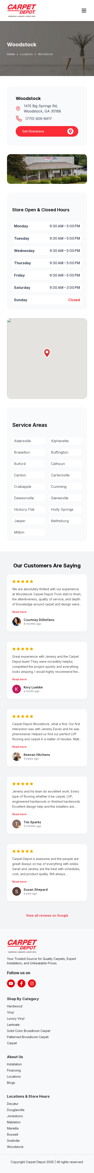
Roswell (12, 1134)
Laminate (13, 1024)
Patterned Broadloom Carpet (28, 1037)
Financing (14, 1070)
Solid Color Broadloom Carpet (28, 1031)
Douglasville (15, 1110)
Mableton (14, 1122)
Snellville (13, 1140)
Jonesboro (15, 1116)
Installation (14, 1064)
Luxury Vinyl (15, 1018)
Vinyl (10, 1012)
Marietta (13, 1128)
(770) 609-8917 (38, 118)
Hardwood (14, 1006)
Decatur (12, 1104)
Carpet (12, 1043)
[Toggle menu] (84, 10)
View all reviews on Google (47, 915)
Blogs (11, 1082)
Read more (19, 612)
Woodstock (15, 1147)
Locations (14, 1076)
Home (11, 54)
